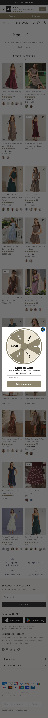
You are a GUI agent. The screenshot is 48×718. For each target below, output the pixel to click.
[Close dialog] (43, 329)
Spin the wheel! (24, 384)
